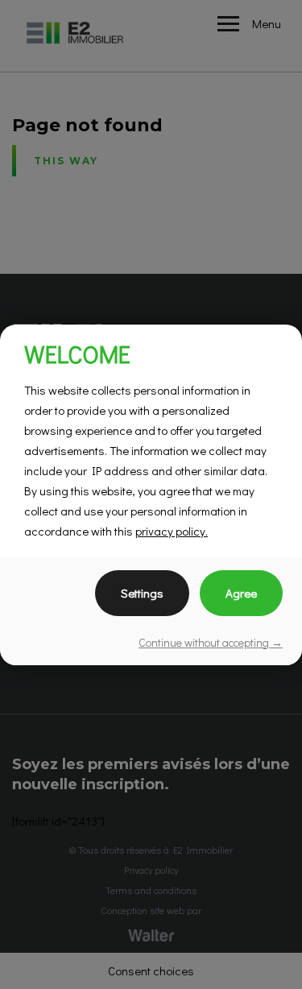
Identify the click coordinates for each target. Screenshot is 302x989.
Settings (142, 593)
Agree (241, 593)
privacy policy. (171, 531)
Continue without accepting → (211, 642)
